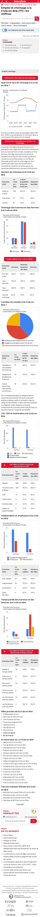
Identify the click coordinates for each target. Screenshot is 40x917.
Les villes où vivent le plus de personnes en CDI (21, 465)
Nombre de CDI (26, 45)
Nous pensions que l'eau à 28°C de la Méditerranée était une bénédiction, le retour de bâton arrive (20, 848)
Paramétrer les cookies (23, 890)
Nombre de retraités (11, 50)
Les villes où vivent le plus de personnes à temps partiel (21, 652)
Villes (7, 5)
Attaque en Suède (9, 841)
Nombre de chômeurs (12, 48)
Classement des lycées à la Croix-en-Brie (18, 769)
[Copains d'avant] (10, 910)
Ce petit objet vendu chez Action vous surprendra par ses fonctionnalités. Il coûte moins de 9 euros (18, 872)
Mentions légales (7, 892)
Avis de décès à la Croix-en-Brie (14, 745)
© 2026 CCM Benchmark (30, 892)
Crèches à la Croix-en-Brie (12, 774)
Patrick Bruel (8, 835)
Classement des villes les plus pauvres (20, 78)
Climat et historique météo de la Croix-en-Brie (20, 764)
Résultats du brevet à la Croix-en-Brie (16, 798)
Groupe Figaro (17, 892)
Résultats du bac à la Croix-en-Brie (15, 795)
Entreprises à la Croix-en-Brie (14, 780)
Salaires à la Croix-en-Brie (12, 742)
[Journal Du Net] (10, 906)
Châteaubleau (15, 23)
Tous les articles (16, 888)
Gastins (6, 725)
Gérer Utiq (34, 890)
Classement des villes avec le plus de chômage (20, 142)
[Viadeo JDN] (29, 910)
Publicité (34, 886)
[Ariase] (10, 914)
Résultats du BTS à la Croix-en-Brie (16, 800)
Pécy (5, 730)
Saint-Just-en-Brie (28, 23)
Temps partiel (26, 48)
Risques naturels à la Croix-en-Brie (15, 753)
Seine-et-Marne (16, 5)
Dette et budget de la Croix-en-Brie (16, 761)
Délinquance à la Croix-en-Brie (14, 748)
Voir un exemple (31, 817)
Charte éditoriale (26, 886)
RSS (23, 888)
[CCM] (29, 901)
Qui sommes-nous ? (9, 886)
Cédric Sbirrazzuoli (10, 838)
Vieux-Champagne (20, 25)
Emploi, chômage (8, 71)
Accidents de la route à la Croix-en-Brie (17, 766)
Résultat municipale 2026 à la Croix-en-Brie (19, 792)
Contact (8, 888)
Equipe (18, 886)
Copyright (20, 804)
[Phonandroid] (29, 914)
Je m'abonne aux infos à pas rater (21, 30)
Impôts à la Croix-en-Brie (12, 758)
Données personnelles (9, 890)
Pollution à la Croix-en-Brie (13, 750)
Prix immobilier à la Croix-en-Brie (15, 783)
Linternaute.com (11, 817)
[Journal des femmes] (10, 901)
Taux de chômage (10, 45)
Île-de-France (8, 736)
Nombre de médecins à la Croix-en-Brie (17, 756)
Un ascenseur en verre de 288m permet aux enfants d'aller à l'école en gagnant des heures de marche (20, 856)
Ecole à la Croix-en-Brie (11, 772)
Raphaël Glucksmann (11, 843)
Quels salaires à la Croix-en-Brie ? (20, 259)
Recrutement (30, 888)
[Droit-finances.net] (29, 906)
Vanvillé (6, 727)
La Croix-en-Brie (30, 5)
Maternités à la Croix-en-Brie (13, 777)
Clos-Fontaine (6, 25)
